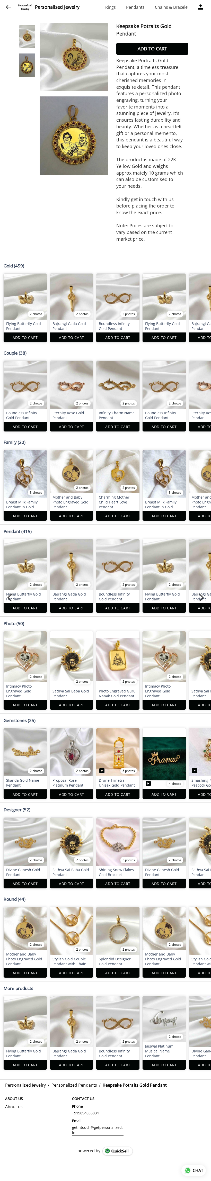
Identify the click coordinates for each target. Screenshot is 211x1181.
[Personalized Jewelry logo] (25, 7)
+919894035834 (85, 1113)
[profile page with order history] (201, 7)
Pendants (135, 7)
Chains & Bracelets (173, 7)
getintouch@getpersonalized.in (97, 1130)
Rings (110, 7)
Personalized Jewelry (57, 7)
